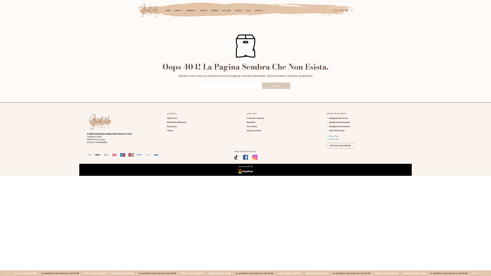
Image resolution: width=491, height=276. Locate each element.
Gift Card (226, 10)
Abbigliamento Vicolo (338, 118)
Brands (214, 10)
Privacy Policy (334, 136)
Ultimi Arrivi (172, 118)
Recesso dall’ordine (340, 146)
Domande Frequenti (255, 118)
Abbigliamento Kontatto (339, 122)
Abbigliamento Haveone (339, 126)
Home (168, 10)
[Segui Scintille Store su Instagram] (255, 157)
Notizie (238, 10)
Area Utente (252, 126)
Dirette (203, 10)
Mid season (172, 126)
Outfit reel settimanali (176, 122)
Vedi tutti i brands (337, 130)
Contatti (259, 10)
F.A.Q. (248, 10)
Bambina (190, 10)
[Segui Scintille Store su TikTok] (236, 157)
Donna (178, 10)
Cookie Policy (334, 139)
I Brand (170, 130)
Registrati (251, 122)
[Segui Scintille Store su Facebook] (245, 157)
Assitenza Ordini (254, 130)
